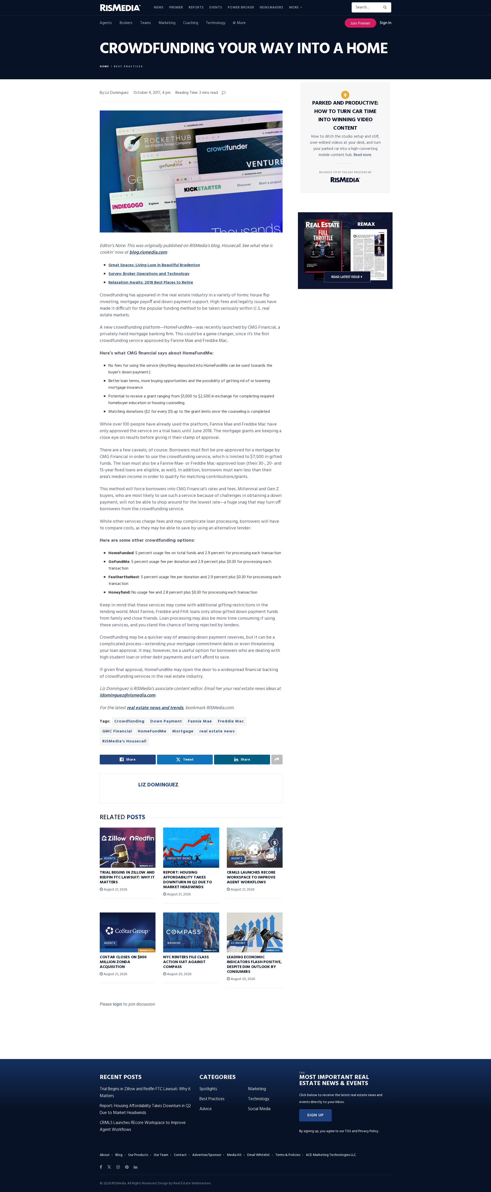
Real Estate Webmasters (192, 1183)
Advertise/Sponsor (206, 1155)
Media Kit (234, 1155)
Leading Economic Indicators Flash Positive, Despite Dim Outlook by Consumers (254, 964)
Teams (145, 23)
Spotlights (208, 1089)
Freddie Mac (231, 721)
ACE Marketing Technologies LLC (331, 1155)
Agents (106, 23)
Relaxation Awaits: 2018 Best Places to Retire (150, 282)
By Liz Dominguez (114, 93)
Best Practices (128, 66)
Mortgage (183, 731)
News (159, 7)
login (117, 1004)
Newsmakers (271, 7)
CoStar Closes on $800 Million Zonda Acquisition (123, 962)
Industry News (179, 858)
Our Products (138, 1155)
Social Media (259, 1109)
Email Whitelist (258, 1155)
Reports (196, 7)
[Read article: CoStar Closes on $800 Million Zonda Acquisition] (127, 932)
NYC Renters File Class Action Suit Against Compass (186, 962)
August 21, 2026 (115, 890)
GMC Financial (117, 731)
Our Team (161, 1155)
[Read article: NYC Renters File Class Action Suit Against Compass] (191, 932)
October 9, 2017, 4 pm (152, 93)
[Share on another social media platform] (277, 759)
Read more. (363, 155)
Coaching (190, 23)
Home (104, 66)
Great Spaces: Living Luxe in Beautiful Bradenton (154, 265)
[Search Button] (386, 7)
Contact (180, 1155)
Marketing (167, 23)
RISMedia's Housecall (124, 741)
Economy (238, 943)
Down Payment (166, 721)
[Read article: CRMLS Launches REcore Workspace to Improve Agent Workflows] (255, 847)
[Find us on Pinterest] (127, 1167)
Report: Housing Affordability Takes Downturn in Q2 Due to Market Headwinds (187, 880)
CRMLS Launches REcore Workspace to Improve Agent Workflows (251, 877)
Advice (205, 1109)
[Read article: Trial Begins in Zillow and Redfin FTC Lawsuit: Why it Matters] (127, 847)
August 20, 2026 (178, 974)
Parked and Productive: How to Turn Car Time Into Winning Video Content (345, 116)
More (294, 7)
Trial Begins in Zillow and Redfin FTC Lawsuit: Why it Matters (127, 877)
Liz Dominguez (158, 785)
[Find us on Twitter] (109, 1167)
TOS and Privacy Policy (361, 1131)
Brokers (126, 23)
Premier (176, 7)
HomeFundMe (152, 731)
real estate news (217, 731)
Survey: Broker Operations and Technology (148, 274)
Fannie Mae (200, 721)
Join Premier (360, 23)
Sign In (385, 23)
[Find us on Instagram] (118, 1167)
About (105, 1155)
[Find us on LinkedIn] (135, 1167)
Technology (215, 23)
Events (215, 7)
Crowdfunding (129, 721)
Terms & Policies (287, 1155)
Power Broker (241, 7)
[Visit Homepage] (123, 7)
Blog (118, 1155)
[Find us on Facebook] (101, 1167)
